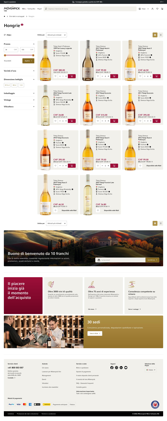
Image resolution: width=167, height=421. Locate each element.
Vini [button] (23, 8)
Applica (27, 61)
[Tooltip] (66, 53)
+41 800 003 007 (15, 367)
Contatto (11, 378)
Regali (39, 8)
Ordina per (41, 35)
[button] (161, 2)
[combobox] (90, 8)
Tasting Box (31, 8)
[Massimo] (33, 55)
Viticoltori (45, 383)
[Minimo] (5, 55)
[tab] (19, 44)
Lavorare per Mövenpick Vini (51, 371)
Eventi (44, 379)
